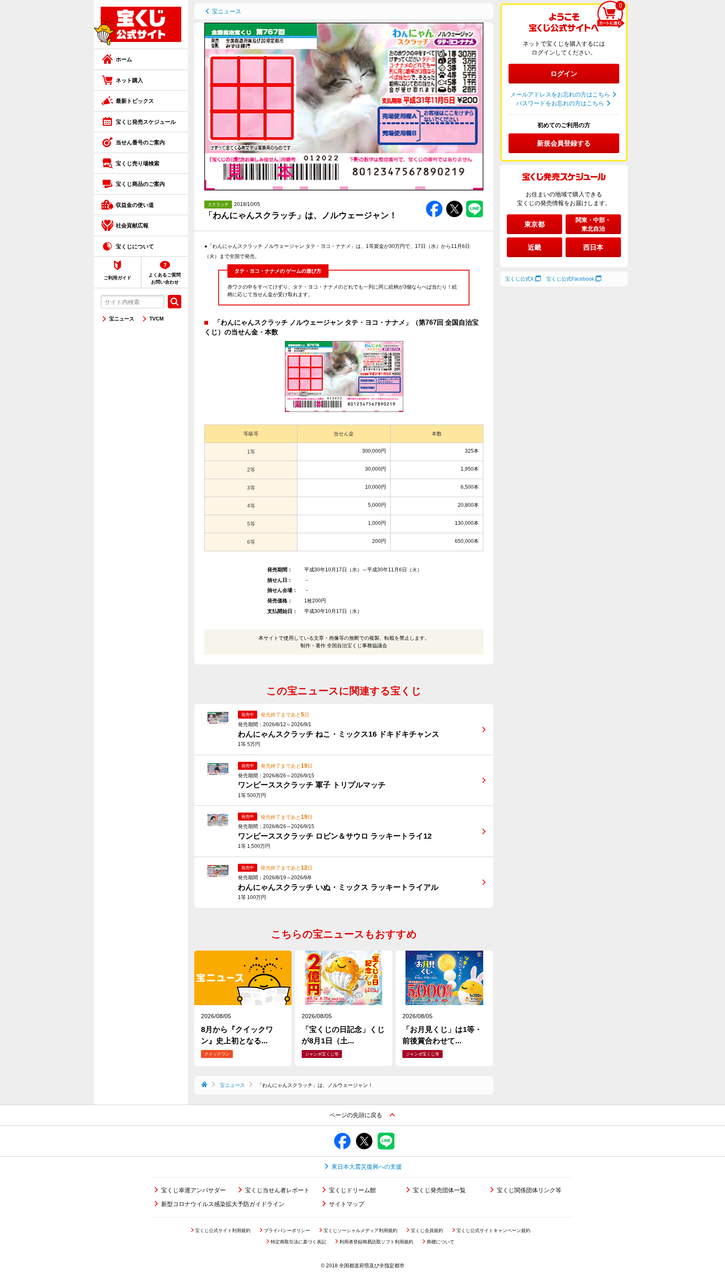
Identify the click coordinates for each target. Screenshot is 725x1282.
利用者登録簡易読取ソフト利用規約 (376, 1241)
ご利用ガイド (117, 277)
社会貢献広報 (132, 225)
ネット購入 (129, 80)
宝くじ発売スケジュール (146, 122)
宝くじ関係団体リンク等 (529, 1190)
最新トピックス (135, 101)
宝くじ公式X (519, 279)
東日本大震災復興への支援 (366, 1166)
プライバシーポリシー (287, 1230)
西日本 (593, 247)
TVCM (156, 319)
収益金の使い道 (135, 205)
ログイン (563, 73)
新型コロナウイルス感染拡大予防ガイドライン (222, 1204)
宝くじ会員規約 (427, 1230)
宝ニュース (121, 319)
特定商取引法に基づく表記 (298, 1241)
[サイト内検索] (174, 301)
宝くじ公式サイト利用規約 (222, 1230)
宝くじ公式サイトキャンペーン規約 (493, 1230)
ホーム (124, 59)
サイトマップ (346, 1204)
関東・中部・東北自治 (593, 224)
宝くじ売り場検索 (137, 163)
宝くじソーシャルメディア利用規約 (360, 1230)
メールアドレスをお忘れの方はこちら (560, 94)
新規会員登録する (564, 143)
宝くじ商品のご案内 (140, 184)
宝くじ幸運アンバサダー (193, 1190)
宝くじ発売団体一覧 (439, 1190)
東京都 (534, 224)
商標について (440, 1241)
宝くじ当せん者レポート (277, 1190)
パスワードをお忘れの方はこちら (560, 103)
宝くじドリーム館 (352, 1190)
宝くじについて (135, 246)
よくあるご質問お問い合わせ (165, 278)
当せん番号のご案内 (140, 142)
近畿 (534, 247)
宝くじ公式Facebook (570, 279)
